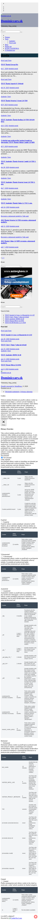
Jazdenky (12, 41)
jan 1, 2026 (4, 69)
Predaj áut (8, 46)
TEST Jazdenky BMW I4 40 (14, 319)
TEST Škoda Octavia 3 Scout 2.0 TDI (14, 101)
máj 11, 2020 (5, 226)
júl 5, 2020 (4, 146)
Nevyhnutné (7, 458)
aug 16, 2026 (5, 349)
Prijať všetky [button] (21, 419)
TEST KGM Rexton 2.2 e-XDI (15, 322)
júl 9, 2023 (4, 105)
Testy (7, 39)
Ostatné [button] (3, 879)
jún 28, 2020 (5, 167)
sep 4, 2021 (4, 126)
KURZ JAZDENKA (12, 48)
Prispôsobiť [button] (12, 419)
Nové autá (12, 43)
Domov (7, 37)
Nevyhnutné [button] (5, 455)
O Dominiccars (10, 50)
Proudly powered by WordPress (11, 386)
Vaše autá (25, 216)
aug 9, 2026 (5, 369)
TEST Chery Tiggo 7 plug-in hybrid (17, 317)
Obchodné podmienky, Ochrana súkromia (18, 392)
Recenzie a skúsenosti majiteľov (11, 216)
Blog (6, 45)
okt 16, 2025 (5, 88)
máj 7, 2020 (5, 247)
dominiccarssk (13, 69)
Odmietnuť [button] (4, 419)
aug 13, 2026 (5, 359)
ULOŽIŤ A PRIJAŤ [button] (7, 916)
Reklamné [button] (4, 741)
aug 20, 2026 (5, 339)
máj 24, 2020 (5, 207)
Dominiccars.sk (12, 21)
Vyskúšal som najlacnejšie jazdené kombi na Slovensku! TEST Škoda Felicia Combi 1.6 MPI (18, 141)
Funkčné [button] (4, 520)
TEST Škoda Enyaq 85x (9, 64)
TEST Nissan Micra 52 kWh (14, 321)
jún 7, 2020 (4, 188)
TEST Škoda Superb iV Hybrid (12, 83)
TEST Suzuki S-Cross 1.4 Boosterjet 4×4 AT (20, 315)
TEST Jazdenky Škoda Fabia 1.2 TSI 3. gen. (16, 203)
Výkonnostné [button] (5, 554)
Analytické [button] (4, 589)
